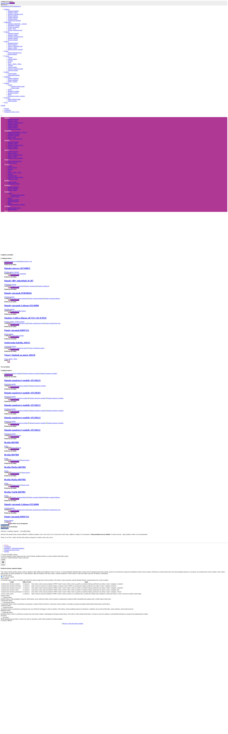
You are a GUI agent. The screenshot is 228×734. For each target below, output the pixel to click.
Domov (6, 545)
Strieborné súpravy (13, 43)
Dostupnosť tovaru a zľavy (12, 112)
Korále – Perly (12, 28)
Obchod (6, 108)
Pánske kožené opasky (14, 99)
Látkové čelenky (12, 59)
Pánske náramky (12, 101)
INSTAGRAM (5, 525)
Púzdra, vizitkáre (12, 81)
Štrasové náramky (13, 40)
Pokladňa (12, 3)
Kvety (9, 62)
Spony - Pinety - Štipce (10, 359)
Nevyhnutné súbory (8, 577)
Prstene (6, 51)
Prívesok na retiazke (13, 27)
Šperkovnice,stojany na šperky (16, 96)
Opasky (10, 85)
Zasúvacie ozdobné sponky (15, 69)
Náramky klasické (13, 38)
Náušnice (7, 9)
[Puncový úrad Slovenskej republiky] (72, 623)
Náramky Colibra (13, 35)
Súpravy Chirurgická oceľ (15, 46)
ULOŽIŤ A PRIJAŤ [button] (6, 620)
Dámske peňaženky (13, 78)
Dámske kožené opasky (18, 86)
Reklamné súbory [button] (6, 610)
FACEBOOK (5, 528)
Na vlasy (6, 56)
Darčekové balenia (13, 93)
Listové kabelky (12, 73)
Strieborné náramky (13, 33)
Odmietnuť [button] (14, 558)
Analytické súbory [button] (6, 605)
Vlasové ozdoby (12, 67)
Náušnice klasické (13, 17)
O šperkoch (7, 110)
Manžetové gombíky (13, 91)
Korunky (10, 60)
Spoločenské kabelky (14, 75)
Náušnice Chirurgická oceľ (15, 14)
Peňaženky (7, 77)
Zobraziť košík (5, 3)
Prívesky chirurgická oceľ (15, 30)
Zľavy (6, 102)
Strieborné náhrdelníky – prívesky (17, 24)
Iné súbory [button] (4, 615)
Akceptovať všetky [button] (6, 558)
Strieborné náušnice (13, 11)
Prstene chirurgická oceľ (15, 52)
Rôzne (9, 94)
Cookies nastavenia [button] (23, 558)
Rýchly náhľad (8, 263)
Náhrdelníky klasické (14, 25)
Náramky (7, 32)
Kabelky (6, 72)
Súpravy (6, 41)
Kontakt (6, 551)
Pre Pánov (7, 97)
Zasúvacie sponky (13, 70)
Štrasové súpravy (12, 44)
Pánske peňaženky (13, 80)
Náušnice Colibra (13, 12)
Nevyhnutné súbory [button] (6, 575)
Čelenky (10, 57)
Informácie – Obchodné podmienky (14, 548)
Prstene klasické (12, 54)
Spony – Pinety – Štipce (14, 64)
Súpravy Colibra (12, 48)
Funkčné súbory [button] (5, 595)
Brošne (10, 89)
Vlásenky (10, 65)
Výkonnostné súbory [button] (6, 600)
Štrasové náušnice (13, 16)
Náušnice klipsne (12, 19)
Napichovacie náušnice (14, 20)
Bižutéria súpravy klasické (15, 49)
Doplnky (6, 83)
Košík (3, 105)
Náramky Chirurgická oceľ (15, 36)
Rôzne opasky (15, 88)
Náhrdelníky (7, 22)
